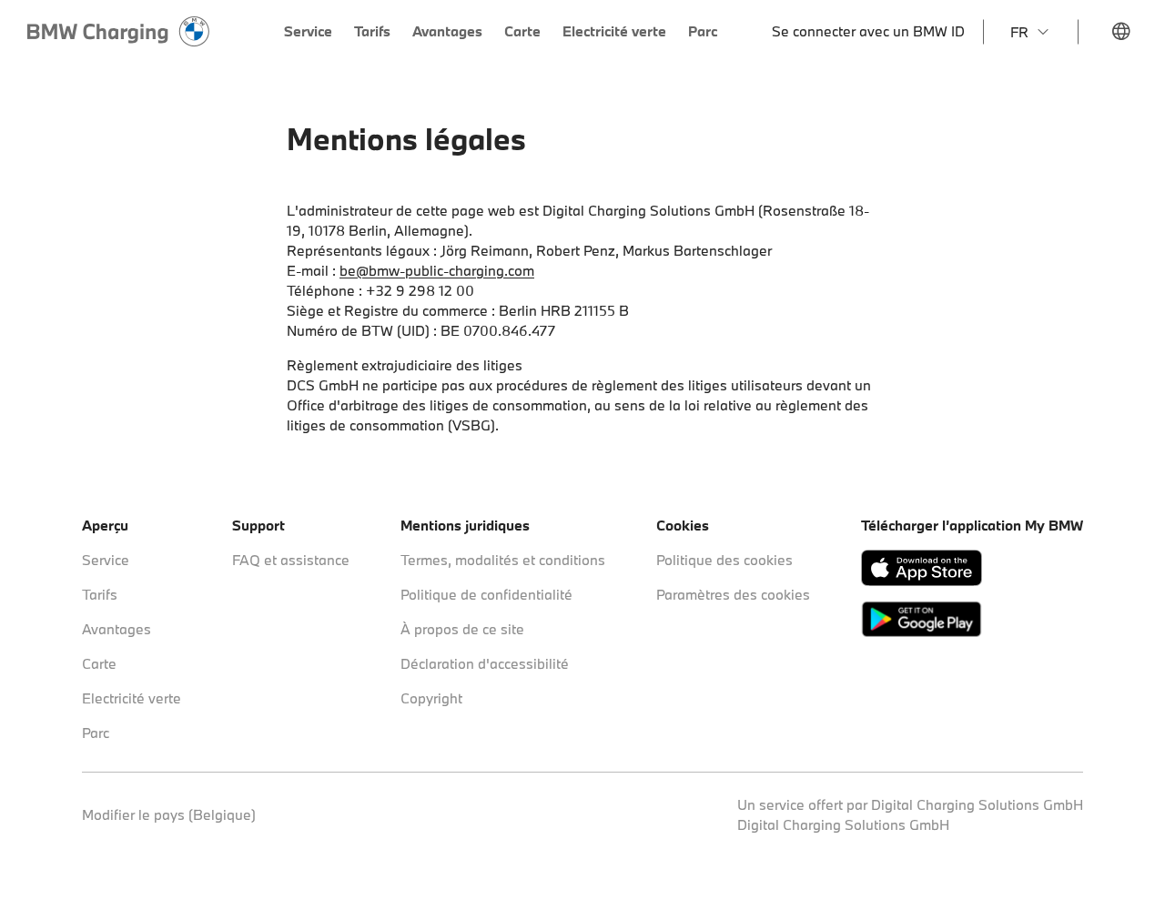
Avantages (116, 629)
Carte (99, 663)
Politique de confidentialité (486, 594)
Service (105, 560)
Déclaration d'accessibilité (484, 663)
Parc (95, 732)
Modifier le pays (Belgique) (169, 814)
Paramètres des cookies (733, 594)
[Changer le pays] (1121, 31)
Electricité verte (131, 698)
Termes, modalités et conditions (502, 560)
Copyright (431, 698)
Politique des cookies (724, 560)
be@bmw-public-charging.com (436, 270)
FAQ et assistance (291, 560)
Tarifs (99, 594)
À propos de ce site (462, 629)
